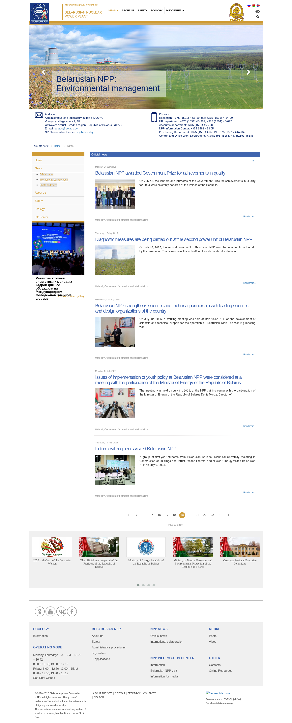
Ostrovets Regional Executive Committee (239, 562)
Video (212, 641)
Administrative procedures (109, 647)
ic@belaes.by (84, 132)
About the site (102, 693)
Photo (213, 635)
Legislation (98, 653)
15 (151, 515)
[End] (227, 515)
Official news (46, 174)
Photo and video (48, 185)
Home (38, 160)
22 (205, 515)
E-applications (101, 659)
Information (40, 635)
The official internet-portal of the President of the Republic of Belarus (99, 563)
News (112, 10)
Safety (142, 10)
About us (128, 10)
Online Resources (220, 670)
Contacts (215, 665)
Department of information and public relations (126, 220)
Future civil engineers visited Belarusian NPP (135, 448)
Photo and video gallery (71, 296)
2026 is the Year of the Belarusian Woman (52, 562)
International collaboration (54, 179)
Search (99, 697)
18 (174, 515)
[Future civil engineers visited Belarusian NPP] (115, 469)
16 (159, 515)
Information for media (164, 676)
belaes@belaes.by (66, 128)
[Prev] (136, 515)
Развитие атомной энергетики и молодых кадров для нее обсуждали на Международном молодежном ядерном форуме (54, 288)
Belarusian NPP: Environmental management (108, 83)
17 (166, 515)
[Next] (220, 515)
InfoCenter (174, 10)
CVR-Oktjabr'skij (232, 699)
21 (197, 515)
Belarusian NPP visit (163, 670)
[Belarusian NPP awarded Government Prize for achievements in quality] (115, 193)
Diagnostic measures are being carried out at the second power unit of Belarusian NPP (173, 239)
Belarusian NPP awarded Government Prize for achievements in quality (160, 173)
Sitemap (120, 693)
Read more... (249, 216)
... (144, 515)
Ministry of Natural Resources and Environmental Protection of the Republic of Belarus (193, 563)
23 (212, 515)
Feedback (134, 693)
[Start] (129, 515)
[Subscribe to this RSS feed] (253, 161)
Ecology (156, 10)
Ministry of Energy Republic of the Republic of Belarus (146, 562)
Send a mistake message (219, 703)
